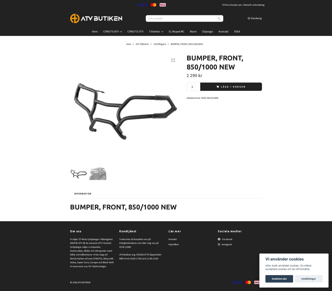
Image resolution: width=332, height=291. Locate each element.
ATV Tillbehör (142, 51)
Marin (193, 39)
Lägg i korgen (233, 94)
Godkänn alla (279, 278)
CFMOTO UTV (135, 39)
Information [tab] (82, 201)
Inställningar (308, 278)
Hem (95, 39)
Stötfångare (160, 51)
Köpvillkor (174, 252)
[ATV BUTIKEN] (118, 22)
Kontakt (224, 39)
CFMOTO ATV (111, 39)
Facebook (227, 247)
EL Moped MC (176, 39)
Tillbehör (154, 39)
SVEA (237, 39)
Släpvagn (207, 39)
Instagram (226, 252)
